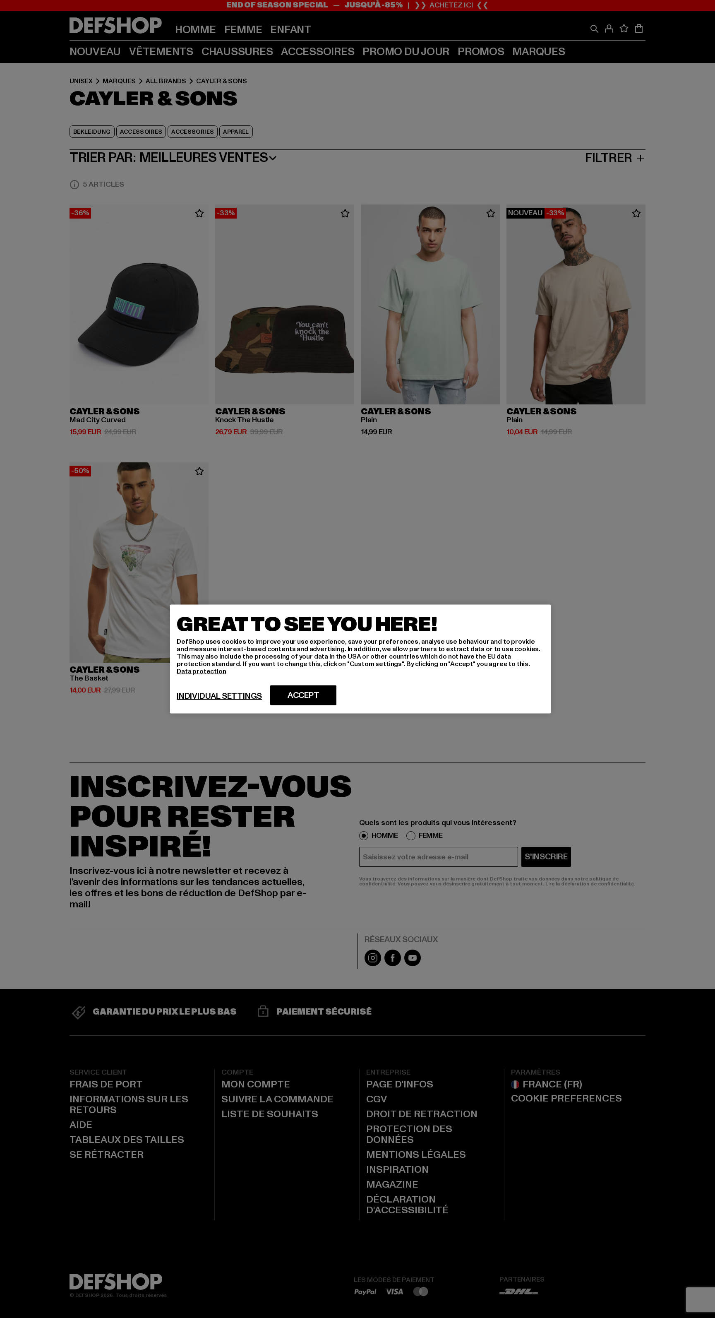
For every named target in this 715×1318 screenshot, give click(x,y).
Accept (303, 695)
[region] (360, 659)
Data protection (201, 671)
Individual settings (219, 696)
